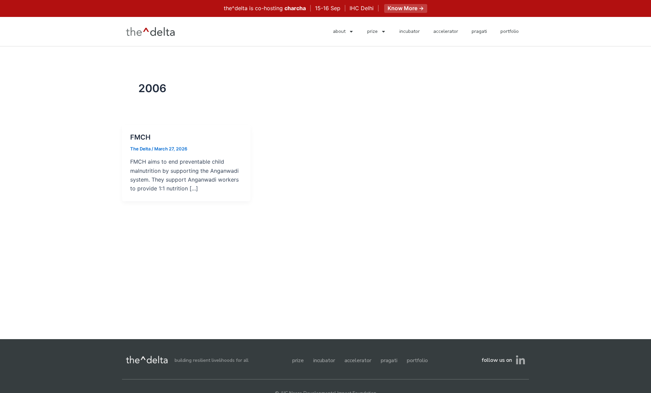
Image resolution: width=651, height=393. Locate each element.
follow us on (497, 360)
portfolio (509, 31)
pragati (479, 31)
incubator (409, 31)
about (339, 31)
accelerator (445, 31)
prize (372, 31)
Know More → (406, 8)
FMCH (140, 137)
